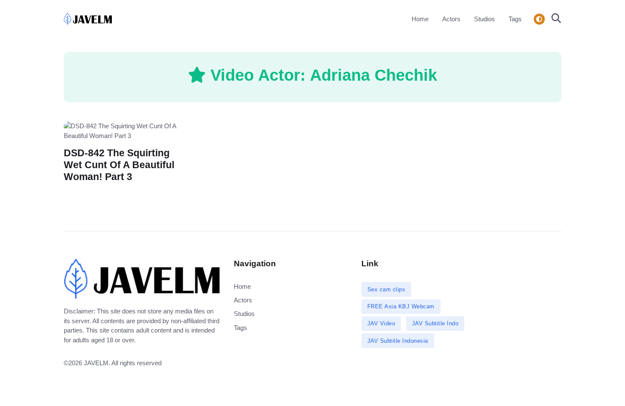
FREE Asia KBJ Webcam (401, 306)
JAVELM (96, 363)
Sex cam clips (386, 289)
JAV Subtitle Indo (435, 323)
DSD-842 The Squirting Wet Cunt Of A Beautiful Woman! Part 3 (119, 165)
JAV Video (381, 323)
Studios (484, 19)
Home (420, 19)
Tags (515, 19)
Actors (451, 19)
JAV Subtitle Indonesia (397, 341)
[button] (553, 19)
